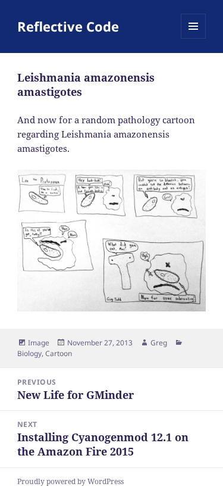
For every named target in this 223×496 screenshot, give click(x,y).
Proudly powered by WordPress (70, 481)
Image (38, 343)
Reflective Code (68, 26)
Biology (29, 353)
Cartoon (58, 353)
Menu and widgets (193, 38)
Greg (158, 343)
